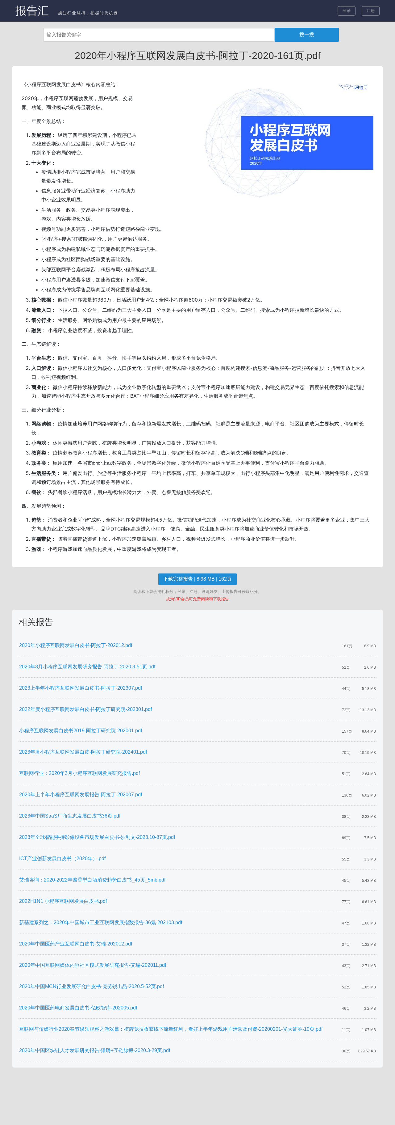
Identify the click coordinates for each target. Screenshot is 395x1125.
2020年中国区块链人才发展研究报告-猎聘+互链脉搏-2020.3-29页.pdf (94, 1050)
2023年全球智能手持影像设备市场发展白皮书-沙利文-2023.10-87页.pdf (97, 837)
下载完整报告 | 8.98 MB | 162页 (197, 579)
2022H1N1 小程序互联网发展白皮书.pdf (63, 901)
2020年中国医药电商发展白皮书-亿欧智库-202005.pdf (78, 1007)
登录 (347, 10)
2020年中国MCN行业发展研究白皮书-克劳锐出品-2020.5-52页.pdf (91, 986)
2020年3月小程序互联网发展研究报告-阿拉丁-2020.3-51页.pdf (87, 666)
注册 (371, 10)
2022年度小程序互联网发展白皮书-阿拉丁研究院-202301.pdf (85, 709)
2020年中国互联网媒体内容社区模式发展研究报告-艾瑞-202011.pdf (92, 965)
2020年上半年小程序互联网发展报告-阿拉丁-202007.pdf (80, 794)
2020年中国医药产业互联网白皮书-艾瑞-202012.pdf (75, 943)
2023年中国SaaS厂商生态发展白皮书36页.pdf (69, 815)
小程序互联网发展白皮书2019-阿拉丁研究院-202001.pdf (80, 730)
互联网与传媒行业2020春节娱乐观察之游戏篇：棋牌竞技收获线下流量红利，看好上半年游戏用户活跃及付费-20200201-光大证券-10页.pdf (170, 1029)
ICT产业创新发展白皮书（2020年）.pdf (62, 858)
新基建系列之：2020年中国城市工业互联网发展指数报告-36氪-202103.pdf (100, 922)
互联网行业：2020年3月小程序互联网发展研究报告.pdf (79, 773)
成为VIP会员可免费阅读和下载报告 (197, 599)
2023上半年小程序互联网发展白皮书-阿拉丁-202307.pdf (80, 688)
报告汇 (32, 10)
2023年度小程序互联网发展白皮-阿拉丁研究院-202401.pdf (83, 752)
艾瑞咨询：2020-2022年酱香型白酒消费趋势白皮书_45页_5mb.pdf (92, 879)
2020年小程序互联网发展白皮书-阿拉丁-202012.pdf (75, 645)
